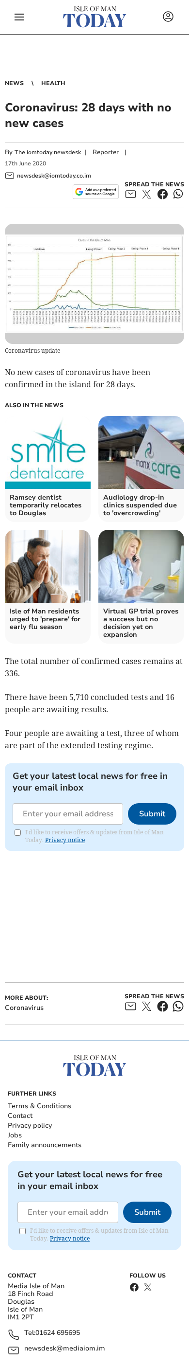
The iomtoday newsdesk (48, 152)
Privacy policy (30, 1125)
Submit (152, 814)
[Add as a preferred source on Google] (96, 191)
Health (53, 83)
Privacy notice (65, 840)
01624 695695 (57, 1333)
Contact (20, 1115)
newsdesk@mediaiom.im (64, 1349)
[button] (19, 17)
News (14, 83)
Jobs (15, 1135)
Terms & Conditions (39, 1106)
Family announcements (44, 1145)
